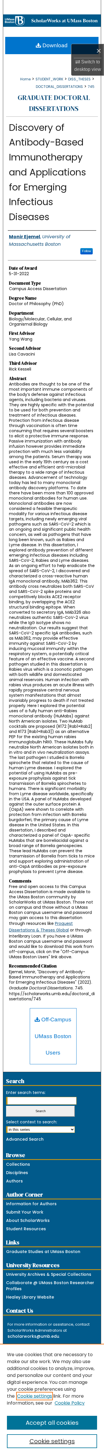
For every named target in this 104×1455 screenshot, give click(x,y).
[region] (52, 1399)
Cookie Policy (70, 1403)
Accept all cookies (52, 1423)
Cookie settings (34, 1396)
